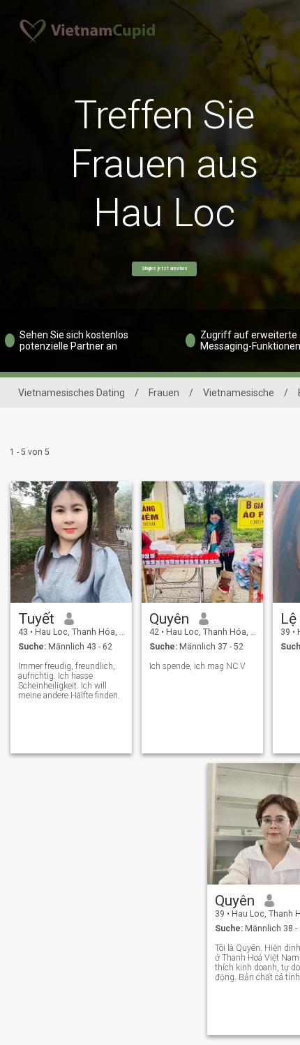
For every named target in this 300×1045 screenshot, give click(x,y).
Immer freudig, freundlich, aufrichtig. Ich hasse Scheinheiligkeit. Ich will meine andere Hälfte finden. (69, 680)
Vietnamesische (238, 392)
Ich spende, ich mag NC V (197, 666)
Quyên (169, 618)
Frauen (164, 392)
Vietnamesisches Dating (71, 392)
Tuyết (36, 618)
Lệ (288, 618)
